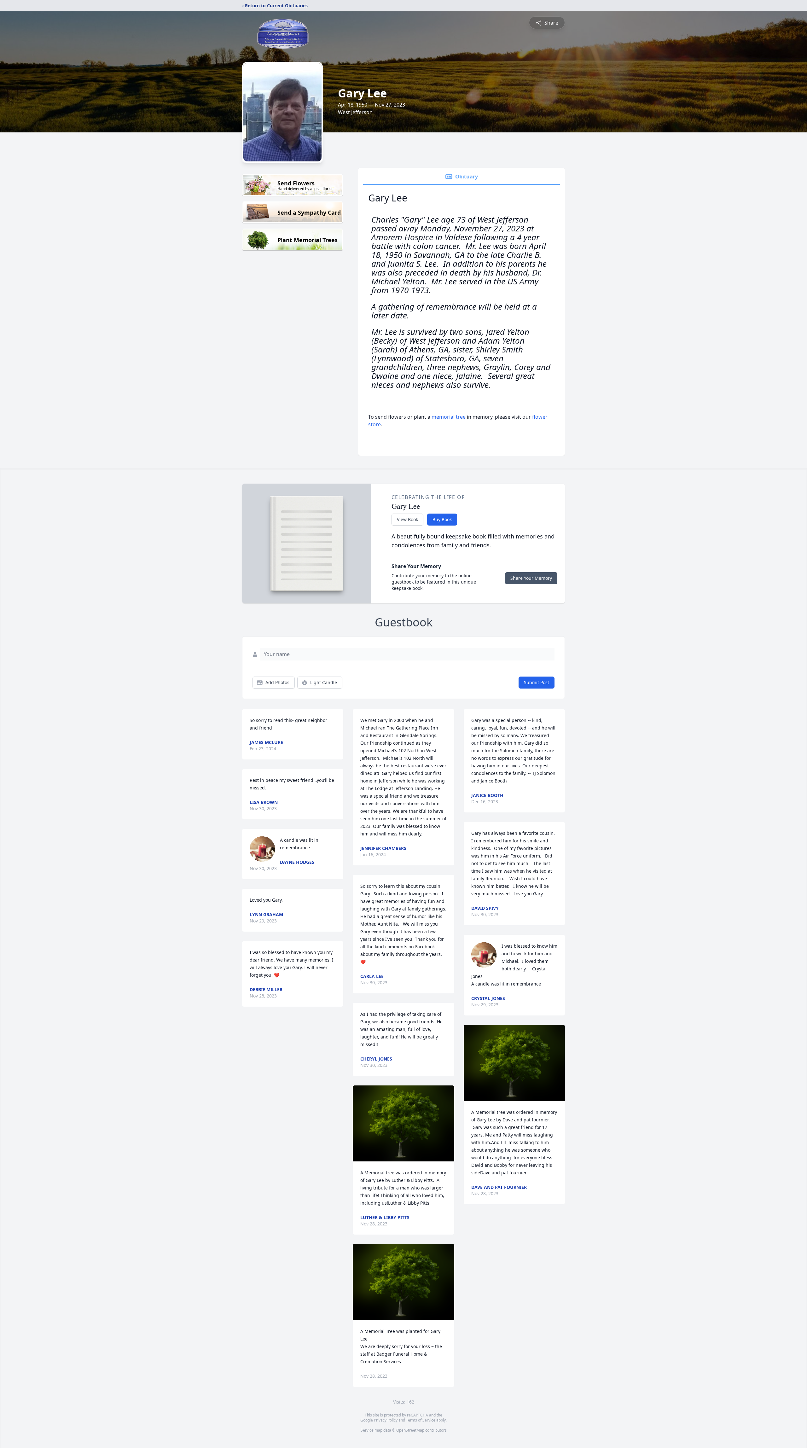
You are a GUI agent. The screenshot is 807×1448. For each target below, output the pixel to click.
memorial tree (449, 416)
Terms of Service (420, 1420)
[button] (404, 1123)
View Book (407, 519)
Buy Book (442, 519)
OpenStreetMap (410, 1430)
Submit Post (536, 682)
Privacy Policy (386, 1420)
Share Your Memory (531, 578)
